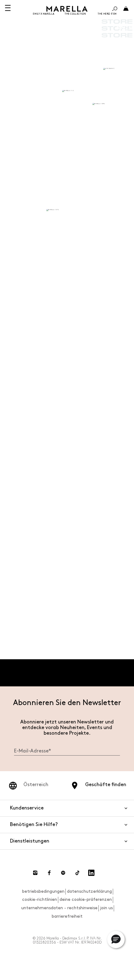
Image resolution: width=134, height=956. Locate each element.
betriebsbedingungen (43, 891)
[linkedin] (91, 873)
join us (106, 908)
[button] (116, 939)
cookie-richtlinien (39, 899)
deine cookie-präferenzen (86, 899)
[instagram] (35, 873)
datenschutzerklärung (89, 891)
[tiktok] (77, 873)
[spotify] (63, 873)
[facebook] (49, 873)
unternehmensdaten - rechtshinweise (59, 908)
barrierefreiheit (67, 916)
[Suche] (115, 9)
